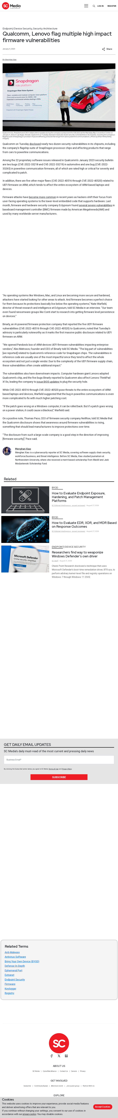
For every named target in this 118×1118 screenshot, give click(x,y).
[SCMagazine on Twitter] (59, 1056)
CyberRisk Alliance (50, 1071)
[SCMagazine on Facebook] (51, 1056)
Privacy (82, 1071)
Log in (100, 6)
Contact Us (64, 1071)
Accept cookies (102, 1107)
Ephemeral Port (13, 970)
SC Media (36, 1071)
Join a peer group (72, 1086)
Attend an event (57, 1086)
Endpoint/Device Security (17, 28)
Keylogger (10, 988)
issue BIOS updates (48, 381)
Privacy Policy (67, 769)
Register (111, 6)
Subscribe (59, 777)
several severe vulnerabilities (95, 205)
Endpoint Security (15, 979)
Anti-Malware (12, 952)
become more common (42, 197)
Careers (74, 1071)
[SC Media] (11, 5)
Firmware (10, 984)
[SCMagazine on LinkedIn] (66, 1056)
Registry (9, 993)
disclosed (35, 143)
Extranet (9, 974)
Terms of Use (53, 769)
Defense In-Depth (15, 965)
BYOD (55, 487)
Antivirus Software (15, 956)
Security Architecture (45, 28)
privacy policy (29, 1114)
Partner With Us (88, 1086)
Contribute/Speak (41, 1086)
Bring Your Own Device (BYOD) (22, 961)
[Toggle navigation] (86, 6)
